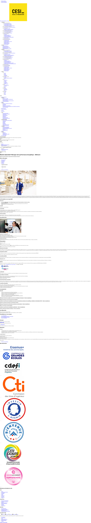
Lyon (3, 315)
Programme (3, 161)
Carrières (2, 496)
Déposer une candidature (4, 169)
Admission (2, 163)
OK (7, 140)
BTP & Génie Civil (3, 508)
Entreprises (2, 495)
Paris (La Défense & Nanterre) (7, 316)
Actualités (2, 493)
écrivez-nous (3, 324)
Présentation (3, 160)
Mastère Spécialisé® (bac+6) (5, 144)
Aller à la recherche (4, 2)
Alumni (2, 494)
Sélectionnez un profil (3, 151)
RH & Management (3, 510)
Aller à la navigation (4, 1)
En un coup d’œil (3, 159)
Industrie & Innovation (4, 509)
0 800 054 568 (2, 322)
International (3, 492)
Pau (5, 317)
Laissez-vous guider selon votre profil (5, 137)
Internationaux (3, 505)
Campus (2, 162)
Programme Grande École (4, 500)
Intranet (2, 497)
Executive (2, 504)
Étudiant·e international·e (4, 149)
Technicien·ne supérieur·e (4, 501)
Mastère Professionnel (4, 502)
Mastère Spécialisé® (4, 145)
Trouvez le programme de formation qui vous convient (7, 139)
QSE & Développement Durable (5, 511)
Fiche (10, 264)
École (2, 491)
